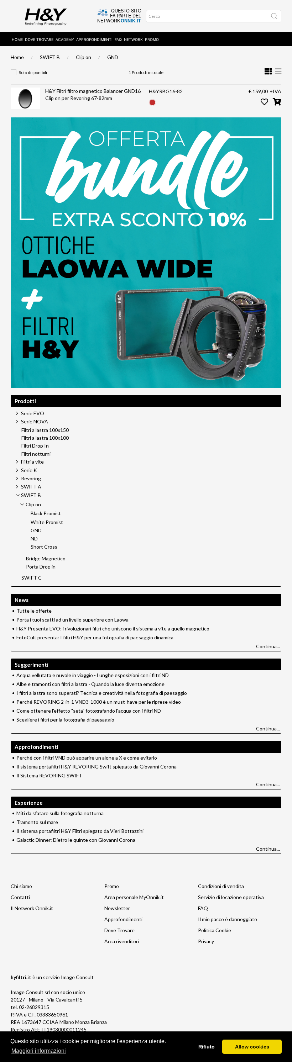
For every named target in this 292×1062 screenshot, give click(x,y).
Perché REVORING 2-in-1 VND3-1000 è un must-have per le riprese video (98, 702)
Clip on (83, 57)
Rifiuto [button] (206, 1047)
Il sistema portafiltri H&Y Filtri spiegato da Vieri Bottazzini (80, 831)
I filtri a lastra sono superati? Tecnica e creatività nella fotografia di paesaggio (101, 693)
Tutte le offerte (34, 611)
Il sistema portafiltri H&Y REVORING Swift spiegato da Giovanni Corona (96, 767)
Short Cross (44, 547)
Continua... (268, 646)
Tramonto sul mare (37, 822)
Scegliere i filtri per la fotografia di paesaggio (65, 720)
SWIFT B (50, 57)
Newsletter (117, 908)
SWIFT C (31, 578)
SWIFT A (31, 487)
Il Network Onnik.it (32, 908)
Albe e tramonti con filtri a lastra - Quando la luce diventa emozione (90, 684)
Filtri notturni (36, 454)
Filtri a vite (32, 462)
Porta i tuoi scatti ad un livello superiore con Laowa (72, 620)
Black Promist (46, 513)
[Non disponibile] (152, 102)
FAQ (118, 39)
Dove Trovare (119, 930)
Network (133, 39)
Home (17, 39)
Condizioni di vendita (221, 886)
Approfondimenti (94, 39)
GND (112, 57)
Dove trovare (39, 39)
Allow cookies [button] (252, 1047)
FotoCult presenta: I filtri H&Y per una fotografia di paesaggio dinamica (94, 637)
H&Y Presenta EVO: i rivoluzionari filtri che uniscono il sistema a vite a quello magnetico (112, 628)
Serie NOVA (34, 421)
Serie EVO (32, 413)
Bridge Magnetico (46, 558)
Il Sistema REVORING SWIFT (49, 775)
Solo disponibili (33, 72)
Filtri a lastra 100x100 (45, 438)
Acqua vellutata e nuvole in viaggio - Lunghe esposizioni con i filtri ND (92, 675)
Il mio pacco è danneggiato (227, 919)
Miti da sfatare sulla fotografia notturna (60, 813)
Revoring (31, 478)
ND (34, 538)
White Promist (47, 522)
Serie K (29, 470)
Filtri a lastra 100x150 (45, 430)
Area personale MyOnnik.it (134, 897)
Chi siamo (21, 886)
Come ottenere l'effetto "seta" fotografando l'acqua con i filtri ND (88, 711)
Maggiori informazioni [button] (38, 1051)
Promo (152, 39)
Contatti (20, 897)
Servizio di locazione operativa (231, 897)
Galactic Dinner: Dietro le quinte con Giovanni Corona (75, 840)
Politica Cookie (214, 930)
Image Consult (77, 977)
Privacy (206, 941)
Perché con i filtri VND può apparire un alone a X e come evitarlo (86, 758)
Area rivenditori (121, 941)
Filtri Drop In (35, 446)
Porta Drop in (41, 567)
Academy (65, 39)
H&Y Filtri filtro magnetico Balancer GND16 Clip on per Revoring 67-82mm (93, 94)
